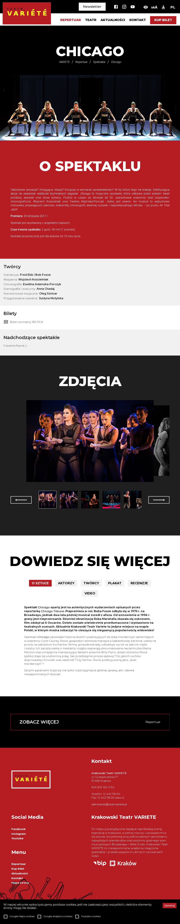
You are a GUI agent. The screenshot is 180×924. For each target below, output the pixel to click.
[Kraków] (123, 865)
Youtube (17, 838)
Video (90, 593)
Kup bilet (163, 20)
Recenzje (139, 583)
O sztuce (40, 583)
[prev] (21, 500)
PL (172, 7)
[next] (158, 500)
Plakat (114, 583)
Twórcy (91, 583)
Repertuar (18, 864)
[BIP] (99, 865)
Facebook (18, 829)
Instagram (18, 833)
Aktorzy (66, 583)
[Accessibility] (163, 7)
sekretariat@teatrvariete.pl (109, 804)
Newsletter (92, 7)
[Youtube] (132, 7)
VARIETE (64, 62)
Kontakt (137, 20)
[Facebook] (116, 7)
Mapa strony (20, 882)
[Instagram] (124, 7)
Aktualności (113, 20)
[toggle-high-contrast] (145, 7)
